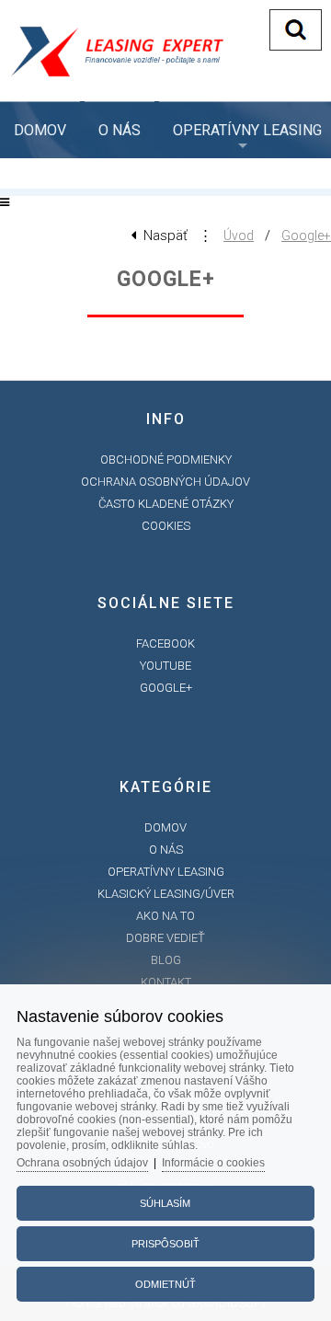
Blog (166, 960)
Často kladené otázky (166, 504)
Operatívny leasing (166, 872)
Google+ (306, 235)
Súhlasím (165, 1203)
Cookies (166, 526)
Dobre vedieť (165, 938)
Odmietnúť (165, 1284)
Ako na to (165, 916)
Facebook (165, 643)
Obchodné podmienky (166, 459)
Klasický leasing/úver (165, 894)
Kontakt (166, 982)
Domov (40, 130)
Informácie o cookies (213, 1162)
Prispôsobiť (165, 1243)
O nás (119, 130)
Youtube (165, 665)
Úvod (238, 235)
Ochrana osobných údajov (165, 481)
